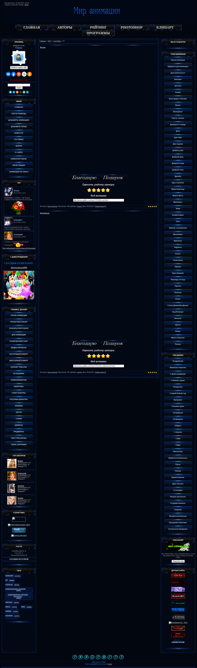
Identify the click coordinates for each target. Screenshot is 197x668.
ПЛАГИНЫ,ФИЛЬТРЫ (19, 399)
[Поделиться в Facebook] (74, 657)
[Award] (113, 178)
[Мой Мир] (27, 92)
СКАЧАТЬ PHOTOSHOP (18, 328)
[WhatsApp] (24, 92)
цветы (7, 606)
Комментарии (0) (100, 206)
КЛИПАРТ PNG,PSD (19, 367)
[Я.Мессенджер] (10, 92)
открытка (8, 584)
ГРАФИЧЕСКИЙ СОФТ (19, 341)
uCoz (110, 664)
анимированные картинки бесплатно (18, 595)
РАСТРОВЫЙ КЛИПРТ (19, 354)
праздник (8, 615)
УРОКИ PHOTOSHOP (18, 322)
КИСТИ (19, 412)
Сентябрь (57, 41)
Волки (43, 47)
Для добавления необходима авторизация (18, 248)
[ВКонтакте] (13, 92)
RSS (26, 5)
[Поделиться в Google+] (109, 657)
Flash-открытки (52, 206)
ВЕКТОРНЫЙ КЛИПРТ (19, 361)
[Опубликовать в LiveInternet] (92, 657)
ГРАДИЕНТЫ (18, 432)
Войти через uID (18, 67)
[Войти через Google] (24, 74)
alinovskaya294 (19, 267)
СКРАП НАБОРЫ (19, 393)
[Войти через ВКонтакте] (8, 74)
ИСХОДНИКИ (18, 373)
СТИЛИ (19, 419)
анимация (9, 575)
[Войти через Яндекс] (18, 74)
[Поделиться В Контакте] (80, 657)
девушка (8, 602)
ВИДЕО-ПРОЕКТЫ (18, 348)
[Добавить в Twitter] (86, 657)
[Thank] (84, 178)
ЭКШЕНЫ (19, 406)
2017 (49, 41)
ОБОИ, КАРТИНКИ (18, 444)
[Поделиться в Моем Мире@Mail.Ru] (103, 657)
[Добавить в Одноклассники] (98, 657)
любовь (8, 611)
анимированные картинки (15, 589)
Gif (6, 580)
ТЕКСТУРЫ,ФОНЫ (18, 438)
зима (23, 606)
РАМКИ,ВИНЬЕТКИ (19, 380)
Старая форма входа (19, 80)
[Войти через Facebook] (13, 74)
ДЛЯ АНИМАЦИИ (19, 335)
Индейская (44, 213)
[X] (20, 92)
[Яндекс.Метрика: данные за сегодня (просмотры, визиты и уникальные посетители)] (19, 536)
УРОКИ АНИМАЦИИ (19, 315)
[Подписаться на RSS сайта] (121, 657)
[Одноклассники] (17, 92)
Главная (43, 41)
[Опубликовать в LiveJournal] (115, 657)
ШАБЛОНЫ (19, 386)
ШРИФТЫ (19, 425)
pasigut (79, 206)
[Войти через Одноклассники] (29, 74)
